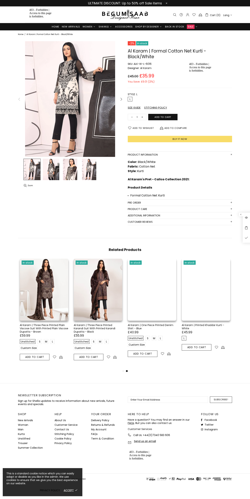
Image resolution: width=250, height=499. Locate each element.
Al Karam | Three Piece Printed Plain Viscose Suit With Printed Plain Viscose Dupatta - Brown (44, 328)
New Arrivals (25, 420)
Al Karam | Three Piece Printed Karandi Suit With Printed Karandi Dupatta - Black (94, 328)
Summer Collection (30, 447)
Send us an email (145, 441)
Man (20, 429)
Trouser (23, 443)
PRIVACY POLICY (50, 490)
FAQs (94, 434)
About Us (60, 420)
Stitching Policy (64, 434)
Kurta (21, 434)
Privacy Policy (63, 443)
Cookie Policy (63, 438)
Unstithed (24, 438)
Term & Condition (102, 438)
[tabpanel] (152, 312)
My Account (99, 429)
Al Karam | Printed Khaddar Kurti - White (203, 326)
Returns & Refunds (103, 425)
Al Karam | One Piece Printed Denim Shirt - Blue (150, 326)
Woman (23, 425)
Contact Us (62, 429)
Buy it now (180, 139)
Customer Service (66, 425)
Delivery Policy (100, 420)
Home (20, 34)
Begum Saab (125, 14)
